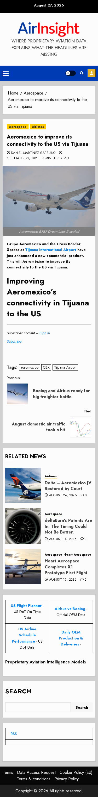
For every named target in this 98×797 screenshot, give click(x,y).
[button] (6, 73)
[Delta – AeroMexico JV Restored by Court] (23, 485)
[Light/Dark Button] (70, 73)
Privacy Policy (66, 779)
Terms (8, 772)
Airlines (38, 126)
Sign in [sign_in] (44, 333)
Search (18, 691)
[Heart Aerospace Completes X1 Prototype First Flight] (23, 566)
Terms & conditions (33, 779)
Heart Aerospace (77, 555)
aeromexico (29, 367)
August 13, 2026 (63, 580)
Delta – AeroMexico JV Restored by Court (68, 486)
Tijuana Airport (65, 367)
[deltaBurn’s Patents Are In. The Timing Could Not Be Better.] (23, 526)
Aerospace (17, 126)
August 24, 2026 (63, 495)
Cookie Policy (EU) (76, 772)
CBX (46, 367)
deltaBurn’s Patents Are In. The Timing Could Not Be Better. (68, 526)
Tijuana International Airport (50, 249)
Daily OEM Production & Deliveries (71, 638)
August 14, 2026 (63, 539)
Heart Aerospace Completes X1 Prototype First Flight (66, 567)
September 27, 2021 (22, 158)
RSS (14, 733)
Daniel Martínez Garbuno (33, 153)
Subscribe (91, 73)
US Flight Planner (26, 605)
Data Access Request (36, 772)
